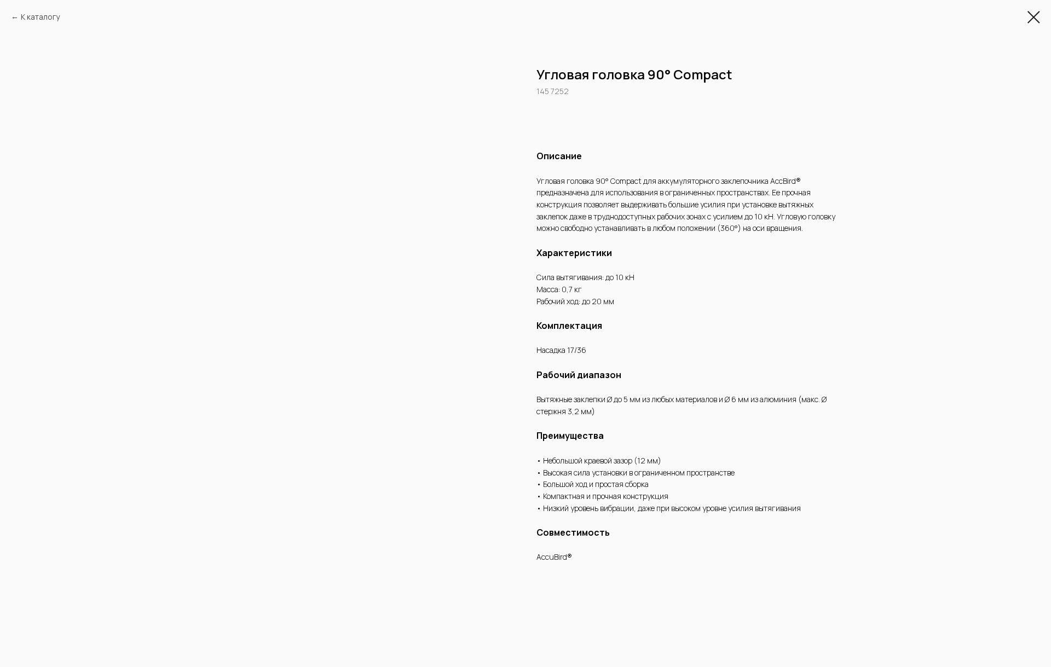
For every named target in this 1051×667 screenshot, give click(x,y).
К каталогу (40, 16)
